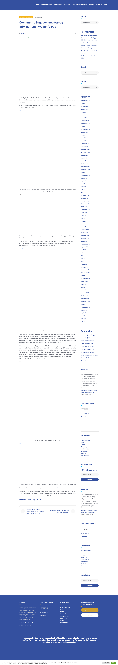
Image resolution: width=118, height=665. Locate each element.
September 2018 (85, 209)
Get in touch (84, 536)
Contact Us (84, 417)
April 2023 (83, 115)
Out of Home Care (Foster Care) (89, 355)
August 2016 (84, 281)
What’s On (83, 453)
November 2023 (85, 100)
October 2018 (84, 207)
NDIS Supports (85, 455)
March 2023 (84, 118)
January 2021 (84, 146)
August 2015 (84, 310)
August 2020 (84, 158)
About (82, 442)
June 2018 (83, 218)
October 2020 (84, 155)
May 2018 (83, 221)
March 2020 (84, 161)
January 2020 (84, 163)
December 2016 (85, 270)
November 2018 (85, 204)
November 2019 (85, 169)
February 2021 (85, 143)
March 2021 (84, 141)
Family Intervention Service (88, 346)
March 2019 (84, 192)
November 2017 (85, 238)
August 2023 (84, 109)
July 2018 (83, 215)
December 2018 (85, 201)
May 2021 (83, 135)
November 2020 (85, 152)
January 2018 (84, 232)
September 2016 (85, 278)
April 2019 (83, 189)
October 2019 (84, 172)
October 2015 (84, 304)
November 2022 (85, 123)
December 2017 (85, 235)
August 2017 (84, 247)
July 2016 (83, 284)
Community (84, 447)
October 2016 (84, 275)
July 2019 (83, 181)
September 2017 (85, 244)
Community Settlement (87, 343)
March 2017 (84, 261)
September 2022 (85, 129)
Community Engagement (26, 17)
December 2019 (85, 166)
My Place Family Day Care (87, 352)
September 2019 (85, 175)
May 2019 (83, 186)
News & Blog (84, 451)
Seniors (83, 444)
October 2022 (84, 126)
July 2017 (83, 250)
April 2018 (83, 224)
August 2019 (84, 178)
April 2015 (83, 321)
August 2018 (84, 212)
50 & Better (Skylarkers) (87, 338)
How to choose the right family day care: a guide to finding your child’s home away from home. (89, 38)
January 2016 (84, 295)
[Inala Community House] (59, 654)
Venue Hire (84, 361)
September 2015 (85, 307)
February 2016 (85, 293)
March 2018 (84, 227)
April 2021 (83, 138)
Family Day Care (85, 449)
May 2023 (83, 112)
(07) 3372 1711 (85, 413)
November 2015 (85, 301)
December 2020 (85, 149)
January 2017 (84, 267)
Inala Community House (87, 349)
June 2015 (83, 316)
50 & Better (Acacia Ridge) (88, 335)
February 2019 (85, 195)
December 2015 (85, 298)
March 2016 (84, 290)
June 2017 (83, 252)
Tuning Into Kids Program (87, 48)
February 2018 (85, 229)
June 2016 (83, 287)
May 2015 (83, 318)
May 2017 (83, 255)
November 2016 (85, 273)
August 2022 (84, 132)
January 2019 (84, 198)
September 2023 (85, 106)
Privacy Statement (85, 440)
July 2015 (83, 313)
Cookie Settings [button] (106, 662)
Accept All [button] (113, 662)
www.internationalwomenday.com (57, 488)
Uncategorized (85, 358)
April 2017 (83, 258)
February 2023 (85, 120)
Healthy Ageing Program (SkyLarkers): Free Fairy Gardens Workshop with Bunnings (35, 511)
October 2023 (84, 103)
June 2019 (83, 184)
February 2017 (85, 264)
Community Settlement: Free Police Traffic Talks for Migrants (59, 511)
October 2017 (84, 241)
